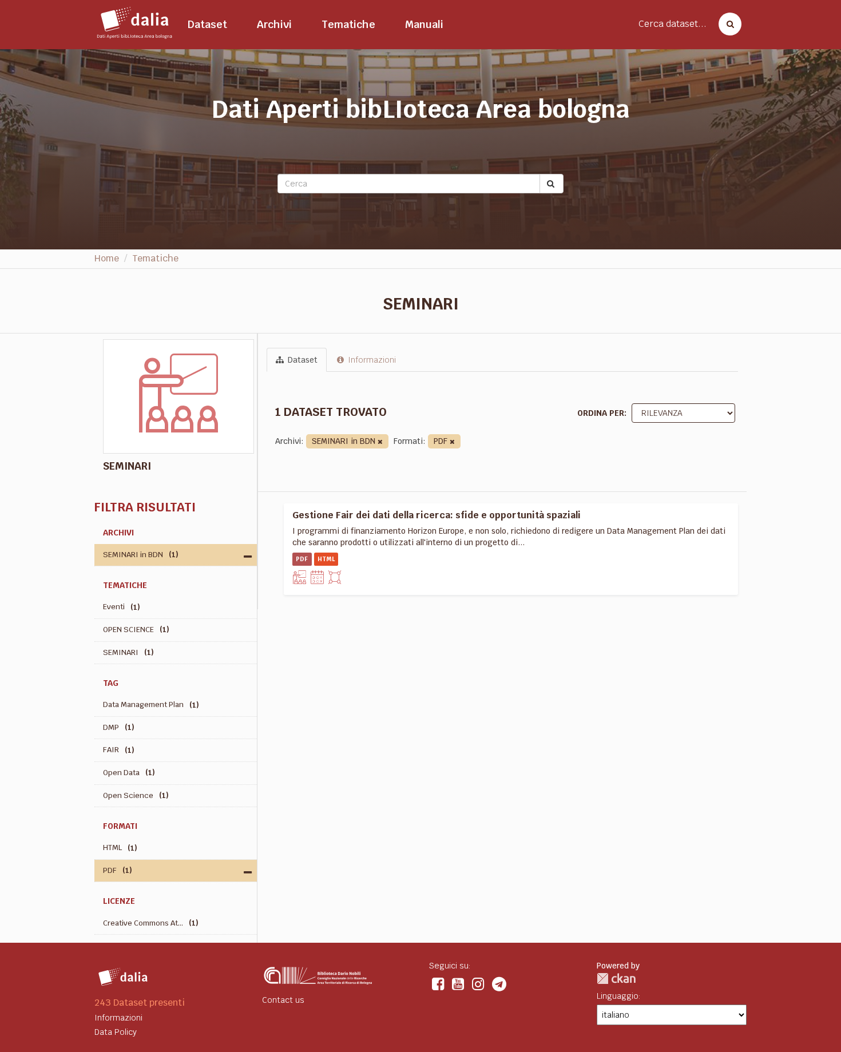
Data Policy (115, 1032)
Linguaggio (617, 996)
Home (106, 258)
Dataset (207, 24)
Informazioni (371, 360)
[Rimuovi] (380, 441)
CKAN (616, 978)
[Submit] (551, 183)
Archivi (274, 24)
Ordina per (600, 413)
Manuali (424, 24)
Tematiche (348, 24)
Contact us (283, 1000)
